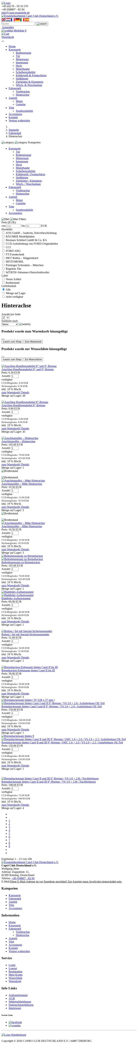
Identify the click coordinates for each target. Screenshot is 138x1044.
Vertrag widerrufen (19, 120)
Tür (18, 56)
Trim (11, 107)
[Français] (13, 19)
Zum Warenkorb (33, 341)
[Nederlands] (8, 19)
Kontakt (13, 117)
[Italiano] (22, 19)
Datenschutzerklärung (21, 1004)
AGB (12, 998)
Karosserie (15, 49)
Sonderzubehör (24, 110)
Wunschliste (15, 977)
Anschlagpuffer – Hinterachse (18, 441)
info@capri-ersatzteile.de (15, 12)
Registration (15, 971)
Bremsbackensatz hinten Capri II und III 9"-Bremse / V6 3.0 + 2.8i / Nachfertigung (48, 781)
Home (12, 46)
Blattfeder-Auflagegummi (16, 598)
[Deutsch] (17, 19)
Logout (13, 968)
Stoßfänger (22, 78)
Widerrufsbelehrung (20, 1001)
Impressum (15, 1008)
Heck (19, 65)
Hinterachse (22, 94)
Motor (19, 101)
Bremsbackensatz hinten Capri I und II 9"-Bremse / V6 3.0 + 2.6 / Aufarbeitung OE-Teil (51, 706)
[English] (3, 19)
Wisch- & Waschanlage (29, 85)
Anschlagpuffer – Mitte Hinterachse (21, 483)
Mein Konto (15, 974)
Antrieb (13, 97)
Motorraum (22, 59)
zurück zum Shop (12, 341)
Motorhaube (23, 68)
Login (12, 965)
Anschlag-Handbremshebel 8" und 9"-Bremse (27, 369)
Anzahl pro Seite (10, 314)
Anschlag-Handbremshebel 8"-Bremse (23, 405)
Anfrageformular (18, 995)
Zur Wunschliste (33, 359)
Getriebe (21, 104)
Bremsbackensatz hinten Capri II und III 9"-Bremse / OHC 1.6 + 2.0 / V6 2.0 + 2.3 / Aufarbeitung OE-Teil (62, 742)
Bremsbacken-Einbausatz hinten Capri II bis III (28, 670)
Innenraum (22, 62)
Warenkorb (15, 981)
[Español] (27, 19)
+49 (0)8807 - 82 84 (23, 878)
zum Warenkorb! (11, 392)
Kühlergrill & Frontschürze (31, 75)
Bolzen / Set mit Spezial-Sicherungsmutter (25, 634)
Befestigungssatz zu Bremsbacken (20, 562)
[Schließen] (2, 339)
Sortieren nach (9, 320)
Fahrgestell (15, 88)
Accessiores (15, 114)
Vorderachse (23, 91)
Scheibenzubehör (25, 72)
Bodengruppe (23, 52)
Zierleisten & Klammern (29, 81)
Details (25, 392)
